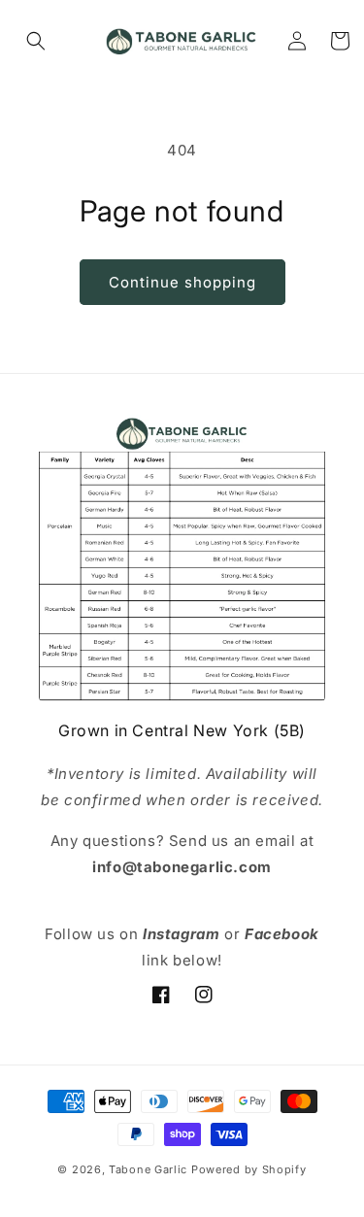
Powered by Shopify (249, 1169)
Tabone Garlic (148, 1169)
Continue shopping (182, 282)
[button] (36, 40)
